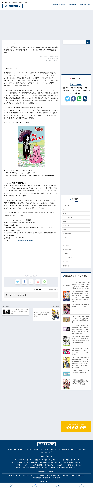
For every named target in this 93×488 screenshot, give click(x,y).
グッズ (65, 241)
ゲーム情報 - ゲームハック (71, 460)
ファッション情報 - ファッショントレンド (24, 462)
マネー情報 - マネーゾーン (21, 465)
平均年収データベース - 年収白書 (49, 475)
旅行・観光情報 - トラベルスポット (44, 465)
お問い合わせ (72, 4)
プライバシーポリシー (35, 449)
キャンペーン (67, 250)
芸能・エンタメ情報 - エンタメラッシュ (47, 460)
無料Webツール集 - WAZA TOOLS (73, 475)
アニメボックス (48, 481)
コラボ (65, 254)
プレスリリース (53, 289)
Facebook (73, 101)
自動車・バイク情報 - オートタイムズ (69, 465)
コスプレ (66, 237)
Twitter (67, 101)
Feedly (79, 101)
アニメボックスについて (57, 4)
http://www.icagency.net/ (25, 240)
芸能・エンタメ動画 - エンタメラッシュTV (65, 467)
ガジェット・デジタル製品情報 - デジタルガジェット (32, 467)
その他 (65, 262)
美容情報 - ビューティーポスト (50, 462)
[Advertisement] (46, 24)
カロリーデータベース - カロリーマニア (22, 475)
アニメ (44, 289)
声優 (64, 229)
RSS (85, 101)
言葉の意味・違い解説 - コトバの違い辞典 (47, 478)
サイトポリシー (51, 449)
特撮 (64, 221)
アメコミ (66, 225)
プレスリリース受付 (84, 4)
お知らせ (66, 266)
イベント (66, 246)
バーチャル (67, 233)
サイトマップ (47, 452)
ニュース (66, 205)
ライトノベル (67, 217)
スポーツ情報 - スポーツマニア (73, 462)
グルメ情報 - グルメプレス (23, 460)
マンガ (65, 213)
